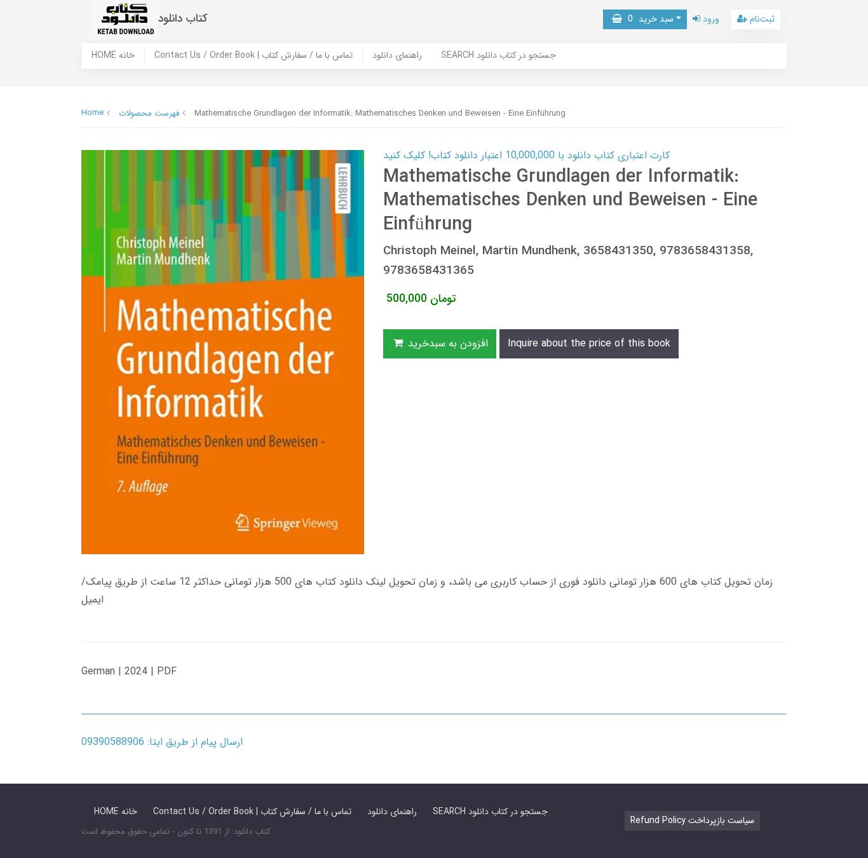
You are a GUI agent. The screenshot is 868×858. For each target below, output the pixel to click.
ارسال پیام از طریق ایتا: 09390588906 (162, 742)
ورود (709, 19)
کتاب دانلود (183, 18)
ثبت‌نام (761, 19)
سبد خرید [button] (648, 19)
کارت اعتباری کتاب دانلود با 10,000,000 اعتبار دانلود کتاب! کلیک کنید (526, 155)
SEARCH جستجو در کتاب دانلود (498, 56)
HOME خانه (113, 56)
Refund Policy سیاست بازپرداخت (692, 820)
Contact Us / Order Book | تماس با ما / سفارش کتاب (253, 56)
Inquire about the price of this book (589, 343)
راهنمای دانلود (397, 56)
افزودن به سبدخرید (446, 343)
